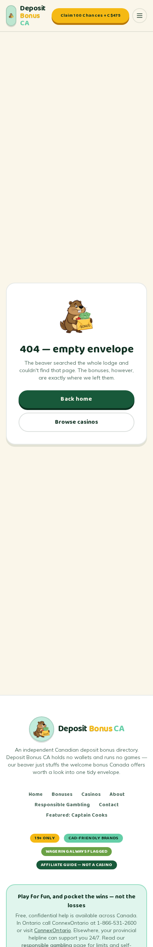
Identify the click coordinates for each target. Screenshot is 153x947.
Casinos (91, 794)
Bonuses (62, 794)
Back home (76, 399)
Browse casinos (76, 422)
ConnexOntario (52, 930)
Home (36, 794)
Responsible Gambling (62, 804)
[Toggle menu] (139, 15)
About (117, 794)
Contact (109, 804)
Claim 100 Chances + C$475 (91, 15)
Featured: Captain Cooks (76, 815)
